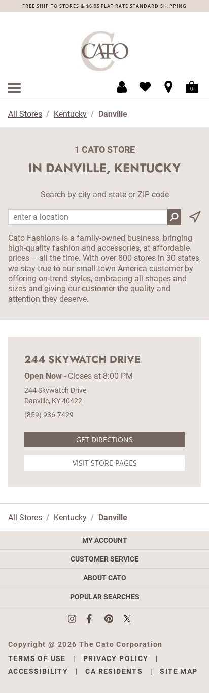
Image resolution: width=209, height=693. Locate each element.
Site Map (178, 671)
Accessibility (38, 671)
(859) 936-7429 (49, 415)
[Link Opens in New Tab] (77, 618)
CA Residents (114, 671)
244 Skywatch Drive (82, 360)
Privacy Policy (116, 658)
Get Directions (104, 439)
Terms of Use (37, 658)
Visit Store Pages (105, 463)
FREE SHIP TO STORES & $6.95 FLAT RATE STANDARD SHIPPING (104, 6)
